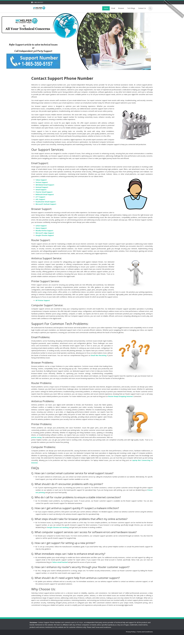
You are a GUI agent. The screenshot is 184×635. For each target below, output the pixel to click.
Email (113, 8)
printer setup (36, 437)
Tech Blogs (131, 8)
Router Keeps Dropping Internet (120, 396)
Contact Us (142, 8)
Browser (121, 8)
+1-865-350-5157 (38, 2)
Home (106, 8)
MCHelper (79, 622)
